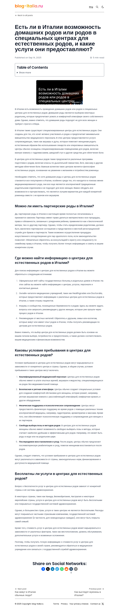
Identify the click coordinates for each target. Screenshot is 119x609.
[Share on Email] (76, 569)
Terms (56, 604)
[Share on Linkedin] (52, 569)
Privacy (64, 604)
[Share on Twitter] (48, 569)
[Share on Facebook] (43, 569)
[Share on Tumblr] (71, 569)
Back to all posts (25, 15)
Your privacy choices (78, 604)
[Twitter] (102, 604)
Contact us (95, 604)
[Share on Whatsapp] (62, 569)
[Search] (97, 7)
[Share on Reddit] (66, 569)
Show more (25, 72)
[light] (102, 7)
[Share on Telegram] (57, 569)
